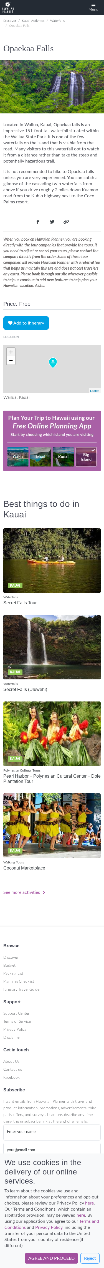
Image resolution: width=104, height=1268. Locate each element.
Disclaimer (12, 1038)
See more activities (22, 892)
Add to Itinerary (28, 323)
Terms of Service (17, 1022)
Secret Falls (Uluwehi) (25, 689)
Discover (9, 20)
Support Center (16, 1014)
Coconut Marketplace (24, 868)
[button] (93, 7)
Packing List (13, 973)
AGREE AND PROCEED (51, 1258)
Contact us (12, 1070)
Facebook (11, 1078)
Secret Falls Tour (20, 602)
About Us (11, 1062)
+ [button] (11, 352)
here (89, 1203)
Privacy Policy (15, 1030)
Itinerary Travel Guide (21, 989)
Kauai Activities (33, 20)
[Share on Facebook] (38, 223)
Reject (90, 1258)
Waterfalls (57, 20)
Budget (9, 965)
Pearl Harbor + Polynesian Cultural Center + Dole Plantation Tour (52, 779)
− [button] (11, 360)
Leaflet (94, 390)
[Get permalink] (66, 223)
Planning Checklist (18, 981)
